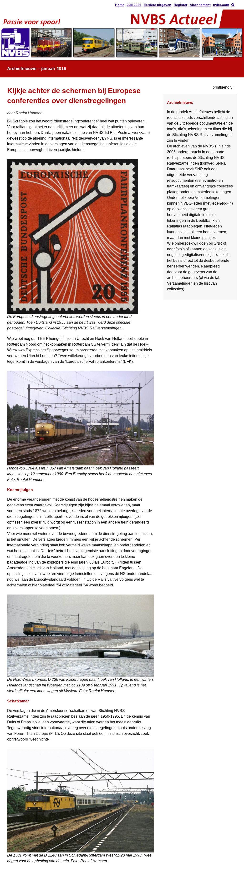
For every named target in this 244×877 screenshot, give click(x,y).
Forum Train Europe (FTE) (36, 733)
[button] (232, 5)
